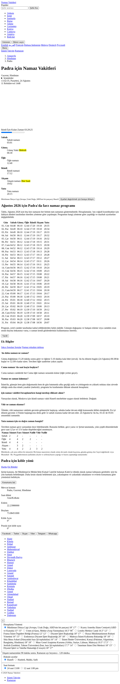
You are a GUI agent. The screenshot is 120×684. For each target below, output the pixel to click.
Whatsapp (52, 534)
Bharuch (11, 560)
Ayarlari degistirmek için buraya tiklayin (77, 199)
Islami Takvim (7, 51)
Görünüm (6, 42)
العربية (12, 45)
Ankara (10, 13)
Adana (10, 23)
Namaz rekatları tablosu (33, 347)
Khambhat (12, 581)
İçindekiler (8, 78)
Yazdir (5, 336)
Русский (61, 45)
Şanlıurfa (11, 18)
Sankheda (11, 583)
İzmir (9, 16)
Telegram (42, 534)
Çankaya (11, 31)
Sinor (9, 554)
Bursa (9, 21)
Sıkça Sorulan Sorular (11, 347)
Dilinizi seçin (18, 42)
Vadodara (11, 607)
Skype (25, 534)
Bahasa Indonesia (32, 45)
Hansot (10, 562)
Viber (32, 534)
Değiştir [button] (92, 398)
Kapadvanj (12, 605)
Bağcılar (11, 37)
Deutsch (52, 45)
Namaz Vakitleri (8, 2)
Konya (10, 29)
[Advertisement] (60, 106)
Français (20, 45)
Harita (4, 467)
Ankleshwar (12, 578)
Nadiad (10, 599)
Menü (4, 48)
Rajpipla (11, 586)
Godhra (10, 612)
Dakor (10, 568)
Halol (9, 539)
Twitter (16, 534)
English (4, 45)
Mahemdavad (13, 549)
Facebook (6, 534)
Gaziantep (11, 26)
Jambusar (11, 546)
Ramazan (19, 51)
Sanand (10, 575)
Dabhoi (10, 552)
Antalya (10, 34)
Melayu (44, 45)
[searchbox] (14, 8)
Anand (10, 573)
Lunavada (11, 570)
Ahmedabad (12, 594)
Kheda (10, 541)
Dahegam (11, 615)
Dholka (10, 589)
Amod (10, 565)
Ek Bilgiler (12, 467)
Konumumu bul (8, 482)
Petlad (10, 544)
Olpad (10, 597)
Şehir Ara (34, 8)
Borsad (10, 602)
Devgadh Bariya (14, 557)
